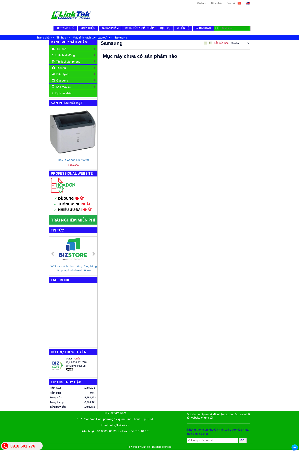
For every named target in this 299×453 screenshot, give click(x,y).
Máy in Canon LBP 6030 (73, 159)
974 (92, 392)
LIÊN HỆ (184, 28)
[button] (52, 146)
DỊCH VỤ (165, 28)
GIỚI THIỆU (88, 28)
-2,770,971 (89, 402)
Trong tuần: (56, 397)
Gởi (242, 440)
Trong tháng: (57, 402)
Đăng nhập (216, 3)
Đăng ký (231, 3)
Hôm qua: (55, 392)
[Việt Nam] (240, 3)
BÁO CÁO (205, 28)
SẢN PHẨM (112, 28)
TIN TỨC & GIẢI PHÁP (142, 29)
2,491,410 (89, 407)
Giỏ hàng (201, 3)
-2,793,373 (89, 397)
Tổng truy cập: (58, 407)
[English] (246, 3)
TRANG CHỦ (66, 28)
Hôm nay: (55, 388)
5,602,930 (89, 388)
